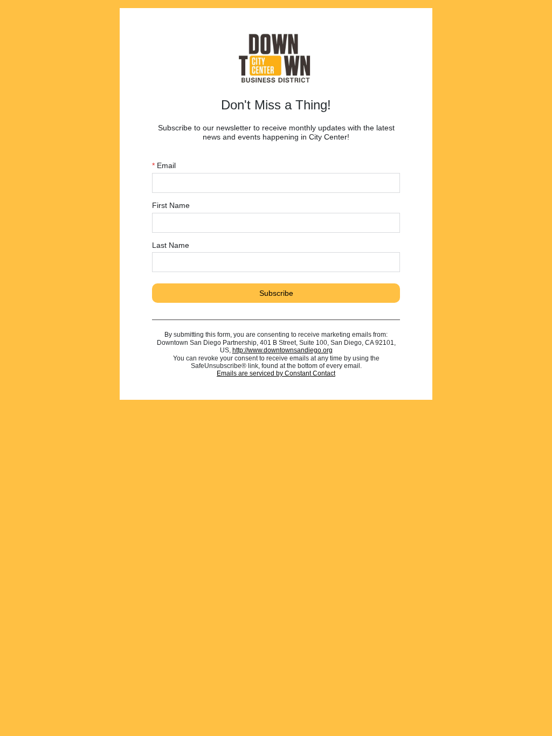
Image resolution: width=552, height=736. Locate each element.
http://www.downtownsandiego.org (282, 350)
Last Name (170, 245)
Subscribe (276, 293)
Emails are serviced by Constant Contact (276, 373)
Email (164, 165)
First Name (171, 205)
